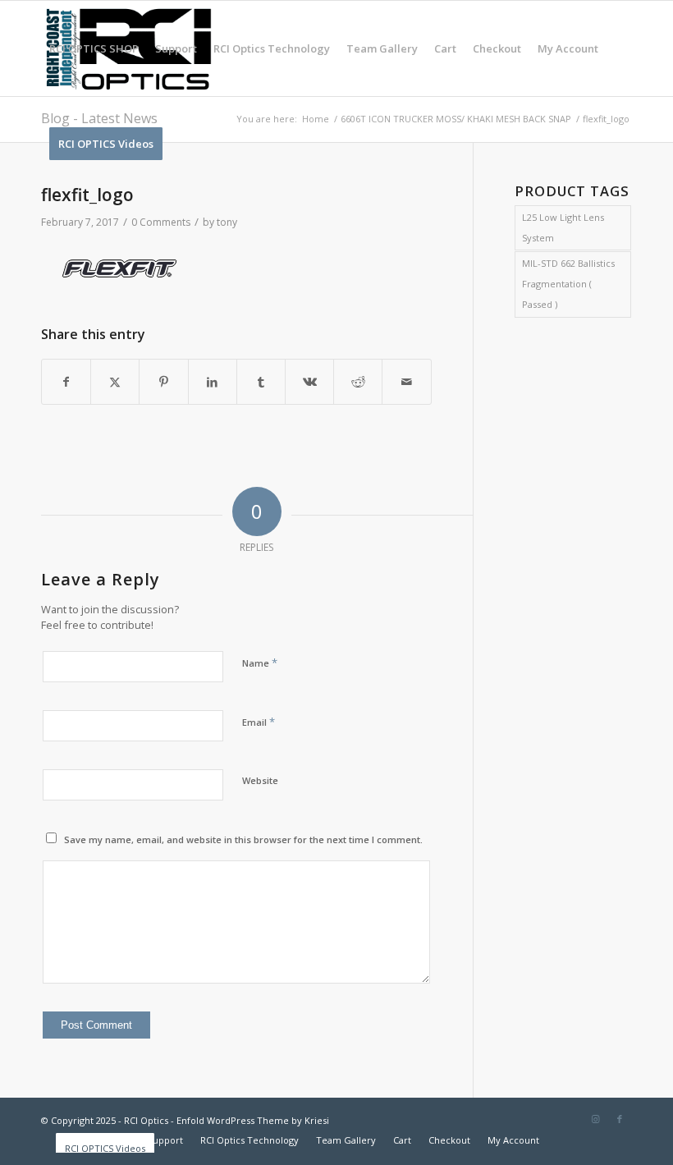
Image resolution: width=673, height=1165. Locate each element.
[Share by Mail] (406, 382)
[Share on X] (115, 382)
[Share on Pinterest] (163, 382)
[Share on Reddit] (358, 382)
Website (260, 780)
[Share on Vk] (309, 382)
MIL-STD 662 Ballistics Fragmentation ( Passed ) (568, 283)
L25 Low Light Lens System (563, 227)
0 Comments (160, 222)
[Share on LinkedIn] (212, 382)
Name (259, 662)
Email (258, 721)
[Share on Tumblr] (261, 382)
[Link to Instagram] (595, 1119)
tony (227, 222)
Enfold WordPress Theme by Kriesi (252, 1120)
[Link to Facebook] (619, 1119)
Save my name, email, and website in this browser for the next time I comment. (243, 839)
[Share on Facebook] (66, 382)
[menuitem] (94, 48)
